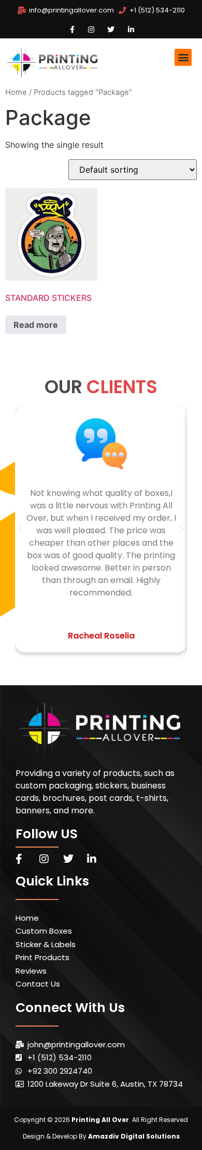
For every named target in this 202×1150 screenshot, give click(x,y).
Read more (35, 325)
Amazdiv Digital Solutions (134, 1136)
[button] (183, 57)
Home (16, 92)
